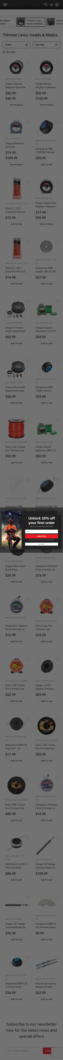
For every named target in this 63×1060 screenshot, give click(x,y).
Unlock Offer (41, 536)
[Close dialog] (59, 512)
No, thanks (41, 544)
